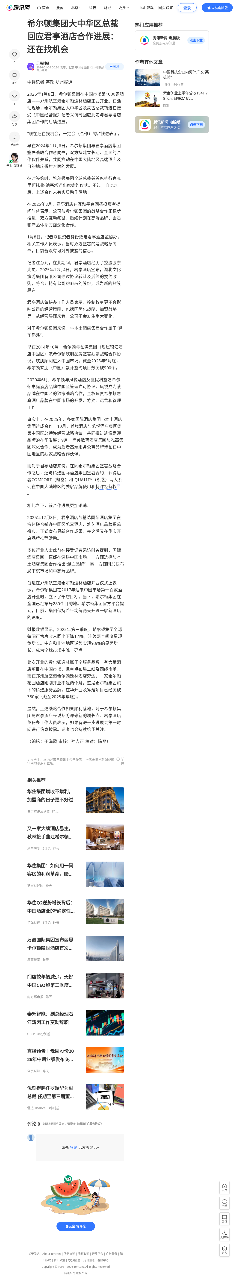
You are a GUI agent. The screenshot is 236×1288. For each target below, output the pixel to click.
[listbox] (75, 943)
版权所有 (81, 1273)
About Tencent (51, 1254)
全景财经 (33, 1071)
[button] (196, 40)
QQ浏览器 (74, 1260)
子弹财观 (33, 922)
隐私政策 (83, 1254)
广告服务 (111, 1254)
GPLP (31, 1034)
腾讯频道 (88, 1260)
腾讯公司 (69, 1273)
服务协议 (69, 1254)
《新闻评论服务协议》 (89, 1124)
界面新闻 (33, 959)
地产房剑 (33, 848)
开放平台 (97, 1254)
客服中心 (103, 1260)
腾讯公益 (59, 1260)
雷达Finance (36, 1108)
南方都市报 (35, 996)
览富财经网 (35, 885)
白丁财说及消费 (38, 811)
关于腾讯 (33, 1254)
